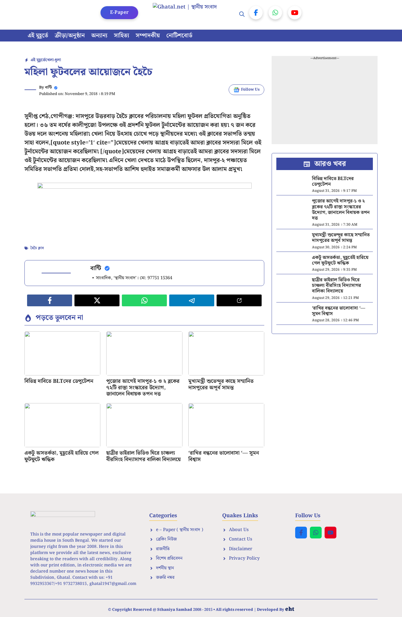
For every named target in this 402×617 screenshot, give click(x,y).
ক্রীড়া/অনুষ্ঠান (70, 35)
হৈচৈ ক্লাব (37, 248)
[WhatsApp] (275, 12)
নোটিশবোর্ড (179, 35)
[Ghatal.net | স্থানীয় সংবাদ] (191, 14)
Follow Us (250, 90)
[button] (242, 14)
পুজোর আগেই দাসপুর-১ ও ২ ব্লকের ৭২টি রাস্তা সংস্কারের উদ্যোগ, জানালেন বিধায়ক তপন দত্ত (143, 387)
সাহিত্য (121, 35)
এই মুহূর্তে (38, 35)
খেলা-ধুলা (53, 60)
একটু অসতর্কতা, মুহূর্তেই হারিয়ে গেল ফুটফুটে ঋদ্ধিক (61, 456)
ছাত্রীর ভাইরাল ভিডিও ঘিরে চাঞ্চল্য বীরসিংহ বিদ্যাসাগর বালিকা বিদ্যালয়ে (143, 456)
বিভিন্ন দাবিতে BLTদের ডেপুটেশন (58, 381)
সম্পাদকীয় (148, 35)
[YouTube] (295, 12)
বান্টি (48, 87)
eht (289, 609)
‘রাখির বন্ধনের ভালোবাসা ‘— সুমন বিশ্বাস (223, 456)
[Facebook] (256, 12)
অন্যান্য (99, 35)
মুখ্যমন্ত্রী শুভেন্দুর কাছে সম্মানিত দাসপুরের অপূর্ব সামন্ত (221, 384)
